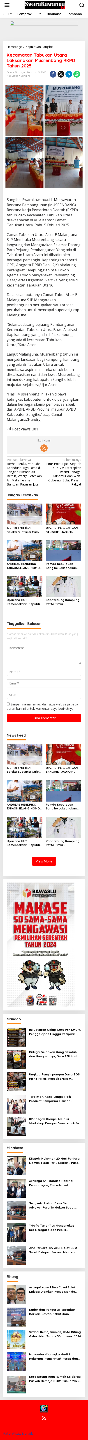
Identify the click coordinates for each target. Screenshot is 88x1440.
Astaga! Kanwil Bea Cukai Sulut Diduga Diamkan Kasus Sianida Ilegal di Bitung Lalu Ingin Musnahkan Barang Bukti (52, 1289)
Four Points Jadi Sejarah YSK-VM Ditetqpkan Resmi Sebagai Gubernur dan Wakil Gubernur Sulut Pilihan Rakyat (63, 472)
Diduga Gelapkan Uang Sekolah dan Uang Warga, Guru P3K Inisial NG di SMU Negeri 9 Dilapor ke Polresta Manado (54, 1054)
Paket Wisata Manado (18, 1433)
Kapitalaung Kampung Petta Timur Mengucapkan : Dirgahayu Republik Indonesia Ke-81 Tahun (62, 602)
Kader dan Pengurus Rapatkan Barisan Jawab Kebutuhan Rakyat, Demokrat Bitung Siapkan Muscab (54, 1312)
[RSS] (44, 448)
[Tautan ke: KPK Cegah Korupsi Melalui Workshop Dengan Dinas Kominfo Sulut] (16, 1126)
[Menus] (7, 5)
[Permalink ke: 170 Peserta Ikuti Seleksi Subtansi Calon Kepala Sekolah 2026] (24, 514)
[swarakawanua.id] (45, 5)
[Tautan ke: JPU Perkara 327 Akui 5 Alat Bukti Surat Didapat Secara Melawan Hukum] (16, 1255)
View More (44, 861)
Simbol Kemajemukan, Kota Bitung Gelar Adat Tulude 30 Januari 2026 (55, 1334)
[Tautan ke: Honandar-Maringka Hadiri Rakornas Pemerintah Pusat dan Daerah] (16, 1361)
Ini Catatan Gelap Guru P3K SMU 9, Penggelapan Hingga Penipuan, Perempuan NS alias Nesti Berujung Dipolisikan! (55, 1032)
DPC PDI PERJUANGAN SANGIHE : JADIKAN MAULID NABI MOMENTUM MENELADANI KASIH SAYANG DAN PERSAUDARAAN (62, 530)
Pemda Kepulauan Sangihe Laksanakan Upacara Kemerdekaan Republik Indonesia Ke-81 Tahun (63, 566)
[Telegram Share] (68, 74)
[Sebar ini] (53, 74)
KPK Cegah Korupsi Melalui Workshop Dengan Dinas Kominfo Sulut (54, 1121)
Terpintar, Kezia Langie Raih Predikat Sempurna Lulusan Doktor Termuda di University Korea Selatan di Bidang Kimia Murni (52, 1099)
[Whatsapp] (76, 74)
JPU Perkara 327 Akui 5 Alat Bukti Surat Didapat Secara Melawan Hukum (53, 1250)
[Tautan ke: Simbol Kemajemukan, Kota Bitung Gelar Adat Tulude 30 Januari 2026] (16, 1339)
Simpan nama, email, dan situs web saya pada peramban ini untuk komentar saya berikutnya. (42, 706)
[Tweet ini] (61, 74)
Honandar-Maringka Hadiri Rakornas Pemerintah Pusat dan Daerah (53, 1356)
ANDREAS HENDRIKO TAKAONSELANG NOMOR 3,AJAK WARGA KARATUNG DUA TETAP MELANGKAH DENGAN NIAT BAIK (24, 566)
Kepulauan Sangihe (18, 75)
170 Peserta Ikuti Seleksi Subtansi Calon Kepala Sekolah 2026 (24, 530)
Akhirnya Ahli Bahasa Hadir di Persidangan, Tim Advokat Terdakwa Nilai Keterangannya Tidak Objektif (52, 1183)
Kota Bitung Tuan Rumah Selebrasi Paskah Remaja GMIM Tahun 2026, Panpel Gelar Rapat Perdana (55, 1379)
